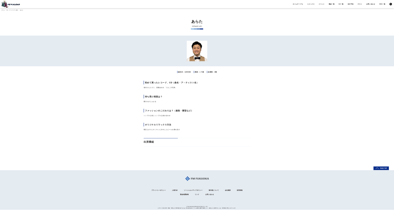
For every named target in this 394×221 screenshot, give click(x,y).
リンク (197, 194)
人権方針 (175, 190)
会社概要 (228, 190)
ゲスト (360, 4)
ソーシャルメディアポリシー (193, 190)
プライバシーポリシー (158, 190)
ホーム (3, 10)
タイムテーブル (298, 4)
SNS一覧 (382, 4)
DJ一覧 (341, 4)
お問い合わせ (370, 4)
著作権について (214, 190)
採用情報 (240, 190)
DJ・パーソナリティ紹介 (12, 10)
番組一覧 (332, 4)
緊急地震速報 (184, 194)
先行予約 (351, 4)
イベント (322, 4)
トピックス (311, 4)
